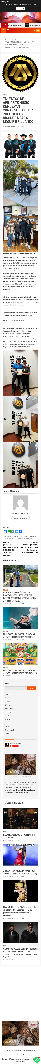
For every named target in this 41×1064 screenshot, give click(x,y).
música (19, 538)
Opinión (7, 726)
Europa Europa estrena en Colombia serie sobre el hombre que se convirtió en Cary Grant (29, 547)
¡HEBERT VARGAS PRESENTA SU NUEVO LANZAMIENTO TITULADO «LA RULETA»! (10, 548)
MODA (7, 716)
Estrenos (8, 705)
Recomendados (10, 730)
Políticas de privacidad (13, 1051)
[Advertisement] (20, 993)
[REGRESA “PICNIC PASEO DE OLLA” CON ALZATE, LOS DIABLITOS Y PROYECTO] (20, 618)
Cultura (7, 698)
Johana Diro (17, 676)
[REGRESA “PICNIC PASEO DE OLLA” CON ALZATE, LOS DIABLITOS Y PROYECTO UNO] (20, 654)
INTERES (8, 712)
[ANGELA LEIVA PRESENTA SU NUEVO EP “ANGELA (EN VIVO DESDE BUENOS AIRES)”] (20, 855)
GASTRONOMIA (10, 708)
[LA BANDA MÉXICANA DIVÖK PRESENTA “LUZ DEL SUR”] (20, 818)
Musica (7, 719)
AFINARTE (9, 536)
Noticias (5, 94)
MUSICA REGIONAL (27, 538)
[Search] (35, 30)
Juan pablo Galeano (10, 126)
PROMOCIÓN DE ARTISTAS (27, 4)
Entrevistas (8, 701)
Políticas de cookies (28, 1051)
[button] (8, 30)
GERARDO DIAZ (18, 536)
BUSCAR (31, 688)
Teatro (7, 734)
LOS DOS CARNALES (9, 538)
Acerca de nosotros (12, 4)
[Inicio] (4, 30)
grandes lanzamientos (30, 536)
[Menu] (8, 30)
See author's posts (20, 518)
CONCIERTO (9, 694)
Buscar (7, 684)
